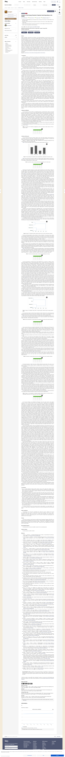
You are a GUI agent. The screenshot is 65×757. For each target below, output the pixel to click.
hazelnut (32, 52)
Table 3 (24, 248)
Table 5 (34, 351)
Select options (7, 746)
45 (27, 283)
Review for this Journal (11, 16)
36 (24, 267)
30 (30, 195)
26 (51, 194)
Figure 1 (24, 142)
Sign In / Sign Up (54, 1)
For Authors (34, 742)
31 (34, 197)
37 (30, 276)
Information (28, 1)
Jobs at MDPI (25, 747)
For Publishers (35, 747)
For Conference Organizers (36, 749)
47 (50, 344)
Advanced (58, 4)
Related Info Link (7, 28)
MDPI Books (44, 743)
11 (53, 86)
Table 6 (47, 391)
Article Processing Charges (27, 742)
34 (35, 210)
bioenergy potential (37, 52)
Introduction (6, 44)
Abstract (6, 43)
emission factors (42, 52)
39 (45, 269)
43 (27, 271)
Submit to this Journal (10, 14)
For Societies (35, 748)
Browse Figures (31, 32)
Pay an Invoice (26, 743)
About (44, 1)
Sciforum (43, 742)
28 (53, 194)
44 (28, 271)
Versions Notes (37, 32)
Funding (6, 49)
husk (30, 52)
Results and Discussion (8, 46)
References (6, 52)
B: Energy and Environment (35, 30)
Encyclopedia (44, 748)
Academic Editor (7, 23)
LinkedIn (53, 742)
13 (49, 194)
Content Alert (58, 736)
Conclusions (7, 47)
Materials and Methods (8, 45)
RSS (55, 736)
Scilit (39, 535)
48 (30, 379)
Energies (9, 7)
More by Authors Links (8, 30)
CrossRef (36, 535)
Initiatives (40, 1)
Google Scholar (32, 535)
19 (37, 340)
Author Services (34, 1)
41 (46, 270)
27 (52, 194)
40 (45, 270)
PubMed (24, 552)
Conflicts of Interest (7, 51)
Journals (20, 1)
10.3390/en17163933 (20, 7)
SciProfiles (43, 747)
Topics (24, 1)
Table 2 (24, 158)
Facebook (53, 743)
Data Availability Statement (8, 50)
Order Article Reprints (51, 11)
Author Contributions (8, 48)
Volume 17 (12, 7)
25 (50, 194)
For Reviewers (35, 743)
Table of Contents (7, 41)
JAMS (43, 749)
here (25, 700)
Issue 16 (16, 7)
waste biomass (27, 52)
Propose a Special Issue (10, 18)
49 (45, 381)
